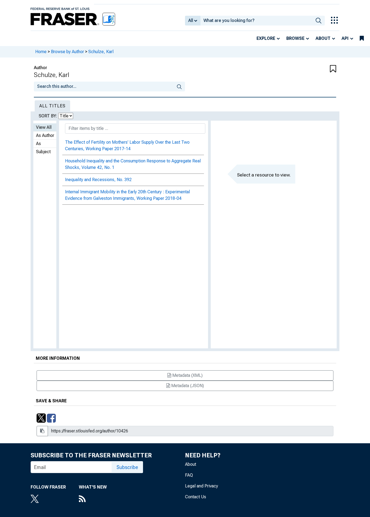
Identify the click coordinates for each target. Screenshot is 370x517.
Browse (295, 38)
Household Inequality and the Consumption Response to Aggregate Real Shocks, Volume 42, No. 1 (133, 164)
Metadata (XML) (187, 375)
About (323, 38)
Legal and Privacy (201, 486)
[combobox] (256, 20)
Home (41, 51)
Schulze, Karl (100, 51)
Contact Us (195, 496)
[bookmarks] (362, 38)
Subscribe (127, 467)
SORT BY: (48, 115)
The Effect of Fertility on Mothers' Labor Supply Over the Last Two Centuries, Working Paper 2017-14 (127, 145)
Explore (266, 38)
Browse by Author (67, 51)
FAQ (189, 475)
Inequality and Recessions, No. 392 (98, 179)
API (345, 38)
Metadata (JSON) (187, 385)
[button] (311, 69)
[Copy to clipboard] (42, 431)
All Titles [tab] (52, 105)
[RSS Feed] (93, 499)
